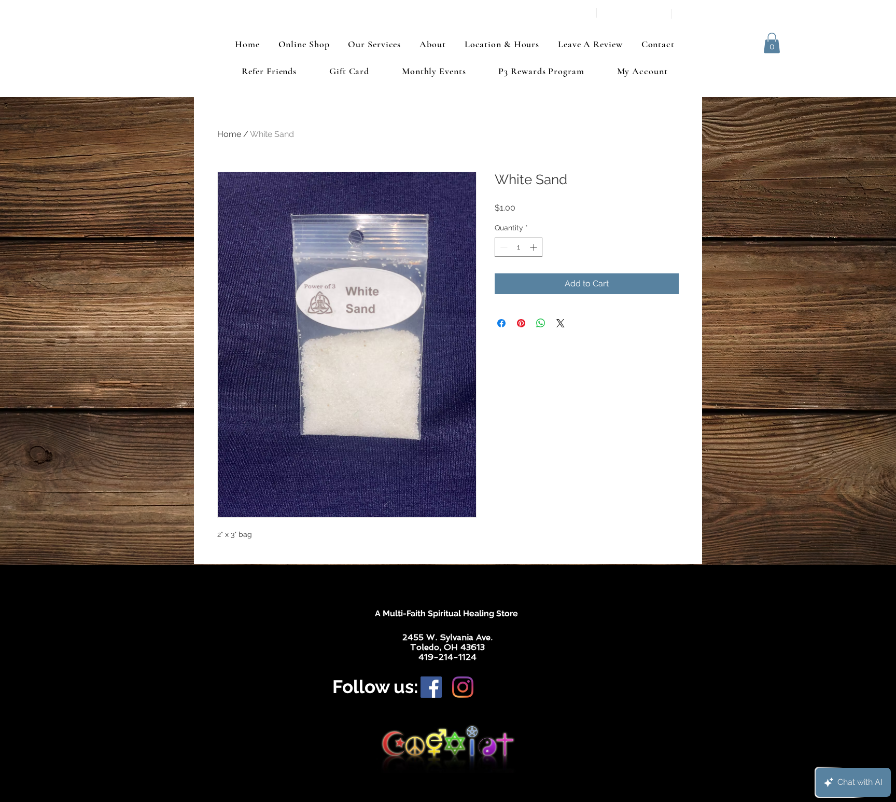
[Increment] (534, 247)
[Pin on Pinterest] (521, 323)
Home (229, 134)
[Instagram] (462, 687)
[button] (771, 43)
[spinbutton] (518, 247)
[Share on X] (560, 323)
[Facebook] (431, 687)
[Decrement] (502, 247)
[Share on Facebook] (501, 323)
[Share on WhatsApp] (541, 323)
